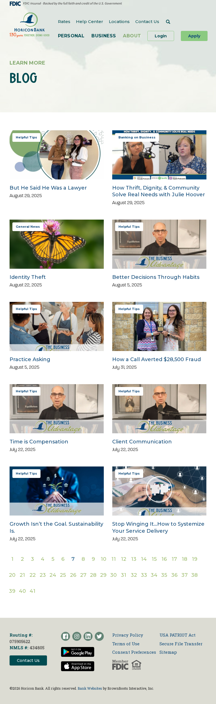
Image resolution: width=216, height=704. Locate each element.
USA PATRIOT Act (177, 635)
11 (113, 560)
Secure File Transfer (180, 643)
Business (103, 35)
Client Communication (142, 442)
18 (184, 560)
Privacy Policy (127, 635)
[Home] (30, 25)
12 (124, 560)
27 (83, 576)
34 (154, 576)
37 (184, 576)
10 (103, 560)
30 (113, 576)
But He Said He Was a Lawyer (48, 188)
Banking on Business (137, 137)
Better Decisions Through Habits (155, 277)
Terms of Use (126, 643)
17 (174, 560)
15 (154, 560)
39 (12, 592)
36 (174, 576)
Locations (119, 21)
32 (134, 576)
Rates (64, 21)
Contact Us (147, 21)
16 (164, 560)
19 (194, 560)
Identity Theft (28, 277)
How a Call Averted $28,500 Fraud (156, 359)
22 (32, 576)
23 (43, 576)
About (132, 35)
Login (164, 35)
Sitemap (168, 652)
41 (32, 592)
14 (144, 560)
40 (22, 592)
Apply (194, 35)
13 (134, 560)
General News (28, 227)
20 (12, 576)
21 (22, 576)
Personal (71, 35)
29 (103, 576)
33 (144, 576)
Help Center (89, 21)
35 (164, 576)
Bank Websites (90, 688)
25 (63, 576)
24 (53, 576)
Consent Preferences (134, 652)
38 (194, 576)
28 (93, 576)
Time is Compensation (39, 442)
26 (73, 576)
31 (124, 576)
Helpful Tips (26, 137)
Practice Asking (30, 359)
